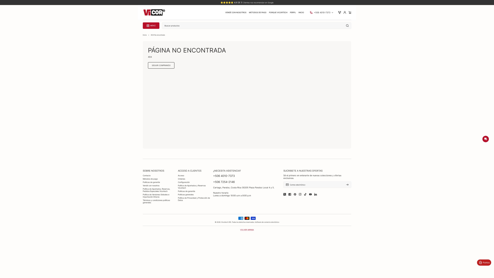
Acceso (181, 175)
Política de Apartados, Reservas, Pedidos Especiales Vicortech (156, 190)
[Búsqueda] (348, 25)
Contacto (147, 175)
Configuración (184, 182)
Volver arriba (247, 230)
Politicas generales (186, 194)
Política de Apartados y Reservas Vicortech (192, 186)
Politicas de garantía (151, 182)
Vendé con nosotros (151, 185)
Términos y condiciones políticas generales (156, 201)
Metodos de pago (150, 179)
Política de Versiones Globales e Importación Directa (156, 195)
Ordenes (181, 179)
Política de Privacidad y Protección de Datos (194, 199)
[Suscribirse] (348, 184)
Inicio (145, 35)
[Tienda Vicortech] (154, 12)
